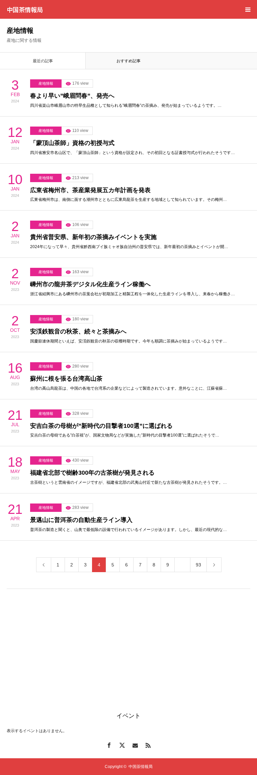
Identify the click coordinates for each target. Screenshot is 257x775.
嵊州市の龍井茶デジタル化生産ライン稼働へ (90, 284)
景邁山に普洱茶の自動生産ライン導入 (81, 520)
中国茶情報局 (25, 9)
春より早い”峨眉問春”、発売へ (72, 95)
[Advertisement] (128, 642)
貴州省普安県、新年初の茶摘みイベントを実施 (93, 237)
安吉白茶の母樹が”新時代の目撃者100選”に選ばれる (101, 425)
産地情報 (45, 83)
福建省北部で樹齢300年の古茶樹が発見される (92, 472)
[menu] (247, 9)
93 (198, 564)
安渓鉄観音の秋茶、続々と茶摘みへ (78, 331)
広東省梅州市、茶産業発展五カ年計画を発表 (90, 190)
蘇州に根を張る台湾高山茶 (66, 378)
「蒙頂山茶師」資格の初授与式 (72, 143)
